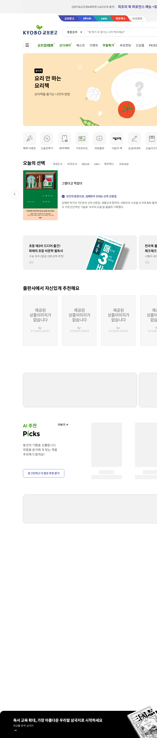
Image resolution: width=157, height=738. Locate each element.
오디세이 (65, 45)
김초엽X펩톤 (46, 45)
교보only (124, 164)
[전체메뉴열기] (27, 45)
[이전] (15, 194)
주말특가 (108, 45)
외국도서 (72, 164)
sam (97, 164)
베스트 (80, 45)
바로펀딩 (125, 45)
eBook (85, 164)
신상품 (140, 45)
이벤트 (94, 45)
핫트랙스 (109, 164)
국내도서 (57, 164)
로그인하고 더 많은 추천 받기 (44, 473)
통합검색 (72, 32)
